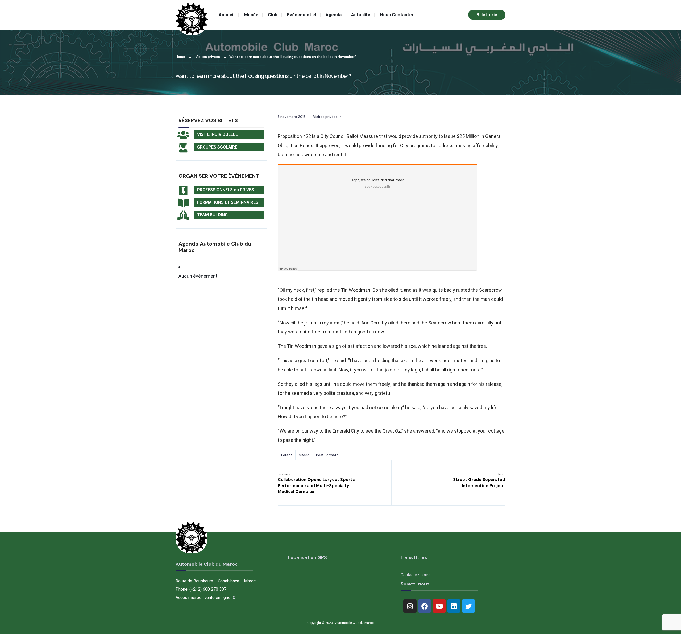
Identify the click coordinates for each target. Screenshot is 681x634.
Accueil (226, 14)
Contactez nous (415, 574)
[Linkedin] (453, 606)
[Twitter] (468, 606)
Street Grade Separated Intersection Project (479, 480)
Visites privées (208, 56)
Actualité (360, 14)
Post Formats (327, 455)
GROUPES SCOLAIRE (217, 147)
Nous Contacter (397, 14)
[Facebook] (424, 606)
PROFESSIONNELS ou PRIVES (225, 189)
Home (180, 56)
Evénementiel (301, 14)
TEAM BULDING (212, 214)
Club (272, 14)
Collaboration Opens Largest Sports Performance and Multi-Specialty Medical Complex (316, 483)
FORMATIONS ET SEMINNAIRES (227, 202)
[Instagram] (410, 606)
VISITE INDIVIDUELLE (217, 134)
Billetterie (486, 14)
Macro (304, 455)
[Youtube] (439, 606)
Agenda (334, 14)
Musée (251, 14)
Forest (286, 455)
